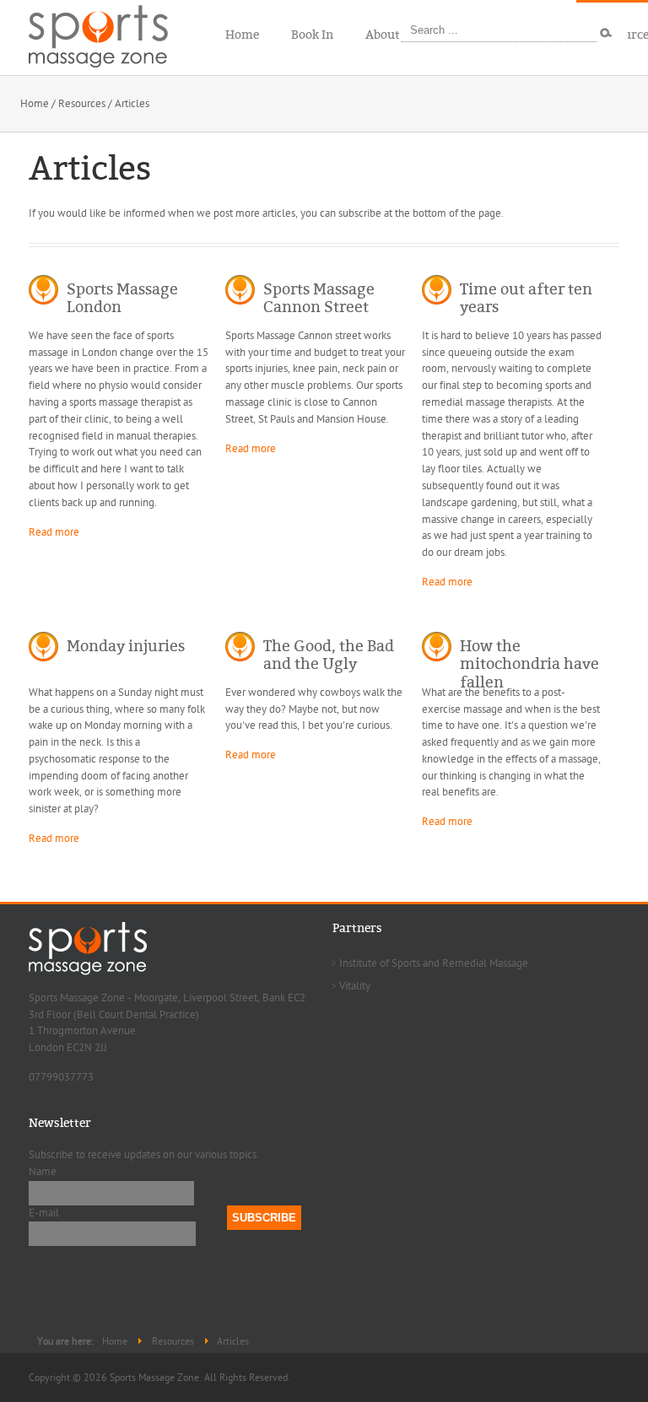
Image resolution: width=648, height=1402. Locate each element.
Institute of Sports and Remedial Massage (433, 963)
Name (43, 1171)
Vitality (354, 986)
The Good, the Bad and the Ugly (328, 655)
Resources (81, 104)
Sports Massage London (122, 298)
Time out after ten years (526, 298)
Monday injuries (126, 646)
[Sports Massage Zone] (109, 33)
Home (34, 104)
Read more (54, 532)
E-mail (44, 1213)
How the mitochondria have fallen (529, 664)
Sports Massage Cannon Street (319, 298)
